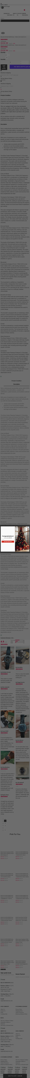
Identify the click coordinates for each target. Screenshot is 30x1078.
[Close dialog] (28, 527)
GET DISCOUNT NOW (8, 541)
